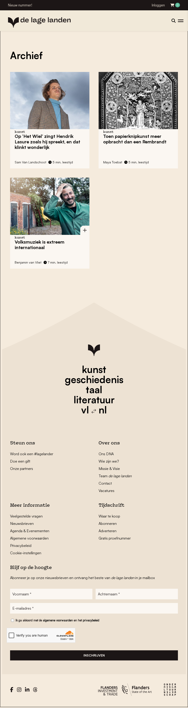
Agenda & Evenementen (29, 531)
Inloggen (158, 5)
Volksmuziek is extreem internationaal (39, 244)
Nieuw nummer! (20, 5)
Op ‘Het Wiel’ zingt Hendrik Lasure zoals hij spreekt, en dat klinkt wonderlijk (47, 141)
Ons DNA (106, 454)
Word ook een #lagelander (31, 454)
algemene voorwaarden (58, 620)
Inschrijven (94, 655)
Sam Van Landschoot (30, 162)
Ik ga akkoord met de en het (57, 620)
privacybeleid (91, 620)
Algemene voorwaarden (29, 538)
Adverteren (107, 531)
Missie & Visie (109, 468)
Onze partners (21, 468)
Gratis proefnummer (115, 538)
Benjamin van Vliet (28, 262)
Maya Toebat (112, 162)
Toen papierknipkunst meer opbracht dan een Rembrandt (134, 139)
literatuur (94, 400)
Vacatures (106, 490)
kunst (94, 369)
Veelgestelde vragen (26, 516)
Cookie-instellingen (25, 553)
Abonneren (108, 523)
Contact (105, 483)
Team (115, 476)
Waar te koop (109, 516)
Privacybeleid (20, 545)
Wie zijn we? (109, 461)
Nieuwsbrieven (22, 523)
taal (94, 389)
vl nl (94, 410)
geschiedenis (94, 379)
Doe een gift (20, 461)
